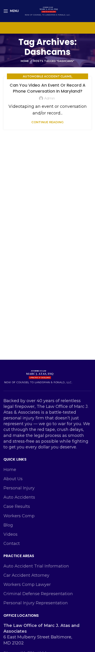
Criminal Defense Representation (38, 593)
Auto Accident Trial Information (36, 566)
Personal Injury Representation (35, 602)
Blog (8, 525)
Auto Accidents (19, 497)
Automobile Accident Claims (47, 76)
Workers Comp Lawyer (27, 584)
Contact (11, 543)
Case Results (16, 506)
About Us (13, 478)
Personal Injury (19, 488)
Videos (10, 534)
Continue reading (47, 122)
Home (25, 61)
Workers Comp (19, 515)
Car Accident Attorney (26, 575)
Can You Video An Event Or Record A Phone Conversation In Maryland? (48, 88)
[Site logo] (47, 10)
